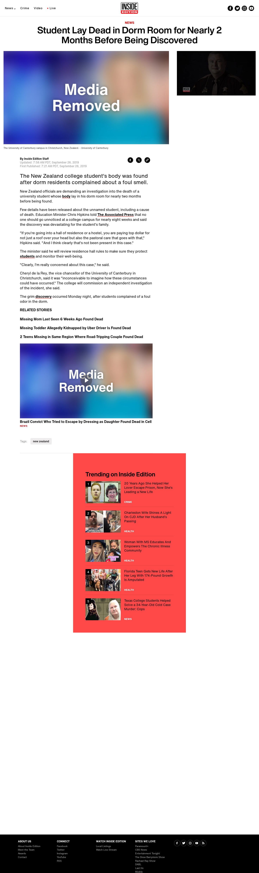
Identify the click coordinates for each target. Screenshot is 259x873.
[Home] (129, 8)
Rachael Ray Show (145, 861)
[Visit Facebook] (177, 843)
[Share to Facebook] (130, 160)
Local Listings (103, 846)
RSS (59, 861)
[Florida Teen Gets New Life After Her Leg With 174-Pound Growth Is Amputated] (129, 580)
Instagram (62, 853)
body (66, 196)
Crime (24, 8)
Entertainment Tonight (147, 853)
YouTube (61, 857)
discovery (43, 296)
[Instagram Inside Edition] (244, 8)
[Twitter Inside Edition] (237, 8)
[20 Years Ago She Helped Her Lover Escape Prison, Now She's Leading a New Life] (129, 492)
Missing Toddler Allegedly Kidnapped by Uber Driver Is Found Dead (75, 328)
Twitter (60, 849)
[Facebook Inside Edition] (230, 8)
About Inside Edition (29, 846)
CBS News (141, 849)
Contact (22, 857)
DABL (138, 864)
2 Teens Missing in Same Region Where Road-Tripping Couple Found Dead (81, 337)
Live (53, 8)
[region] (86, 380)
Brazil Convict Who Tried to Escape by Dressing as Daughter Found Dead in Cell (86, 421)
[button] (86, 380)
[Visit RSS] (203, 843)
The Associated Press (115, 214)
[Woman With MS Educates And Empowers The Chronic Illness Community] (129, 551)
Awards (22, 853)
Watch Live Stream (106, 849)
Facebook (62, 846)
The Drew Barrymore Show (150, 857)
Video (38, 8)
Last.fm (139, 868)
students (27, 256)
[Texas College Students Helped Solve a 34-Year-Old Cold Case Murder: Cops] (129, 609)
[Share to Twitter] (139, 160)
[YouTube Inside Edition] (251, 8)
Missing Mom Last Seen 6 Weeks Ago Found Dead (61, 319)
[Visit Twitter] (184, 843)
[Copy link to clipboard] (147, 160)
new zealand (41, 441)
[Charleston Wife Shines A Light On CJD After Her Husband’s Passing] (129, 521)
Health (129, 531)
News (9, 8)
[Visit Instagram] (190, 843)
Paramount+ (141, 846)
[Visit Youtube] (197, 843)
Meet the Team (26, 849)
